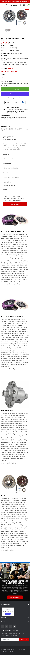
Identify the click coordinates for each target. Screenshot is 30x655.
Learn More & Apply (15, 597)
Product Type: (5, 53)
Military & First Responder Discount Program (15, 582)
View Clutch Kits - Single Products (11, 369)
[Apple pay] (7, 102)
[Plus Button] (11, 77)
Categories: (5, 60)
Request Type (7, 182)
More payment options (15, 98)
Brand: (3, 45)
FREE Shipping (16, 64)
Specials (24, 64)
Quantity (3, 74)
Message (5, 189)
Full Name (6, 154)
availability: (4, 55)
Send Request (15, 204)
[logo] (13, 5)
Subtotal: (4, 81)
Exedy (12, 45)
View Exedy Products (7, 550)
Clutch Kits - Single (20, 62)
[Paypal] (23, 102)
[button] (24, 5)
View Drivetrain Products (8, 463)
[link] (7, 30)
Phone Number (7, 173)
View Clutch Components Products (11, 284)
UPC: (2, 50)
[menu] (2, 5)
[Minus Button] (2, 77)
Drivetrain (4, 64)
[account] (20, 5)
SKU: (2, 48)
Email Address (7, 163)
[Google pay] (15, 102)
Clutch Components (7, 62)
